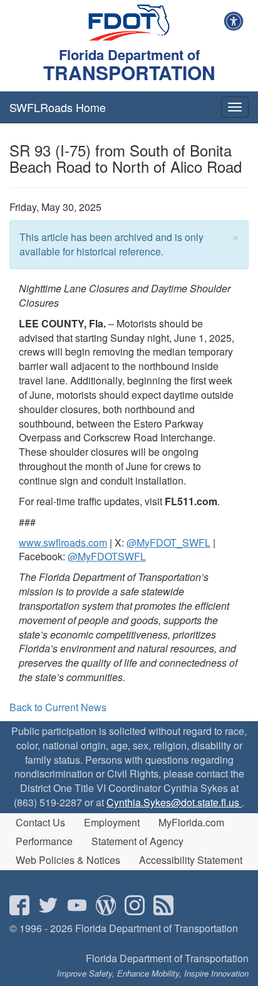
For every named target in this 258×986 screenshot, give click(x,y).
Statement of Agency (137, 841)
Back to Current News (57, 707)
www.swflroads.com (63, 542)
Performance (44, 841)
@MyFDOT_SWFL (168, 542)
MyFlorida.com (191, 822)
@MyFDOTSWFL (107, 556)
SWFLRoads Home (57, 107)
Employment (112, 822)
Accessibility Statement (190, 860)
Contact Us (40, 822)
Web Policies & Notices (68, 860)
